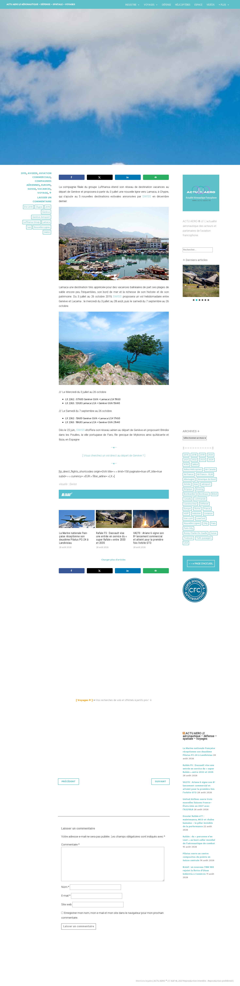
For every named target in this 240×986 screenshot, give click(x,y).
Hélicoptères (182, 5)
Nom (65, 887)
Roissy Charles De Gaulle (195, 533)
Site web (66, 904)
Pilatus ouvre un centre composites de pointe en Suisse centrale (196, 857)
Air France (188, 474)
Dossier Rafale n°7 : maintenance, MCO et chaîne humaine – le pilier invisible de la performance (198, 821)
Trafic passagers (203, 538)
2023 (202, 460)
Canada (187, 499)
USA (186, 543)
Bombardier (189, 494)
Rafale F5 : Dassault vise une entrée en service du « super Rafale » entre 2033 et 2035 (111, 538)
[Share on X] (100, 177)
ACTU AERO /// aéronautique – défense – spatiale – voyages (41, 4)
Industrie (130, 5)
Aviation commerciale (41, 175)
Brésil (214, 494)
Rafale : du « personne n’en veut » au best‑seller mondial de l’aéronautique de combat (199, 840)
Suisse (32, 189)
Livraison (208, 514)
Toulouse (188, 538)
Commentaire (70, 844)
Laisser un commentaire (42, 200)
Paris (213, 523)
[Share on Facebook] (72, 177)
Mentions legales (144, 981)
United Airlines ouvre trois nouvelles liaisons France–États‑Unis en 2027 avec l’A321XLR (197, 804)
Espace (198, 5)
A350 (186, 465)
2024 (210, 460)
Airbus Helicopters (193, 469)
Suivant (160, 781)
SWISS (47, 232)
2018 (194, 455)
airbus (195, 465)
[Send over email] (156, 177)
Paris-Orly (188, 528)
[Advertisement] (115, 612)
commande (200, 499)
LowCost (200, 518)
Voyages (149, 5)
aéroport (206, 484)
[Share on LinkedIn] (128, 177)
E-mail (65, 895)
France (207, 509)
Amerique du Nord (207, 479)
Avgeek (33, 173)
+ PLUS (222, 5)
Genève (46, 212)
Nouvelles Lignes (42, 227)
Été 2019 (28, 207)
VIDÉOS (211, 5)
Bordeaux (203, 494)
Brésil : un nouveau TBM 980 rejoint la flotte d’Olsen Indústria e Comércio (198, 870)
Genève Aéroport (41, 217)
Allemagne (189, 479)
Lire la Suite (33, 103)
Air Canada (210, 469)
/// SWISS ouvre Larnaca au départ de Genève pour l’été (102, 83)
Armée (187, 484)
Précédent (68, 781)
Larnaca (46, 222)
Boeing (199, 489)
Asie (196, 484)
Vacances (44, 189)
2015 (186, 455)
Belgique (188, 489)
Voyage (42, 193)
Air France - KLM (205, 474)
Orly (206, 523)
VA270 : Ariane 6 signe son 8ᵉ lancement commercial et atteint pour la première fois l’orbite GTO (148, 538)
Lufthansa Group (32, 222)
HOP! (186, 514)
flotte (197, 509)
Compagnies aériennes (38, 183)
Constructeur (190, 504)
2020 (210, 455)
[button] (201, 281)
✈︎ (50, 193)
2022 (194, 460)
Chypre (39, 207)
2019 (23, 173)
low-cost (188, 518)
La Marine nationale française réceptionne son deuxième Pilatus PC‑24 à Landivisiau (73, 538)
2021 (186, 460)
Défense (166, 5)
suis (29, 227)
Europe (46, 185)
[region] (201, 283)
